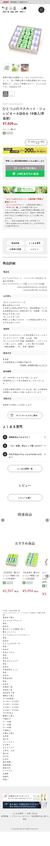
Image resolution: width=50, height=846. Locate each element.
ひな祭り (7, 744)
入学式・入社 (8, 750)
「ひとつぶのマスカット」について (31, 286)
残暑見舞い (7, 765)
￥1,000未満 (8, 698)
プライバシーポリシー (21, 816)
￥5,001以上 (8, 713)
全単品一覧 (7, 689)
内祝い (6, 779)
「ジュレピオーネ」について (34, 289)
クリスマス (7, 770)
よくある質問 (34, 243)
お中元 (6, 759)
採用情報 (4, 816)
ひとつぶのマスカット (12, 620)
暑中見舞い (7, 762)
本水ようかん (8, 652)
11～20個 (7, 721)
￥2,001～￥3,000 (10, 704)
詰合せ (6, 626)
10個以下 (7, 718)
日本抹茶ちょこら (10, 669)
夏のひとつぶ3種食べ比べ (14, 629)
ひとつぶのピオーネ (11, 643)
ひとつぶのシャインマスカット (16, 635)
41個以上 (7, 730)
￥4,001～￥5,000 (10, 710)
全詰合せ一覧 (8, 692)
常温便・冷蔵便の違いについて (33, 365)
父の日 (6, 756)
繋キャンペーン (9, 632)
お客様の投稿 (15, 249)
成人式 (6, 739)
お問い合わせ (32, 813)
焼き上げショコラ (10, 661)
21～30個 (7, 724)
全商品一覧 (7, 687)
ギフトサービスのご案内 (26, 415)
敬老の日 (7, 768)
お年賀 (6, 736)
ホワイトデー (8, 747)
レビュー (34, 249)
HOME (5, 610)
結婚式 (6, 776)
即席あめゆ (7, 678)
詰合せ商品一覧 (14, 610)
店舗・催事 (14, 11)
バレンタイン (8, 741)
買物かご (23, 9)
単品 (5, 623)
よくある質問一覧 (25, 468)
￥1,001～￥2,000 (10, 701)
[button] (47, 576)
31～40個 (7, 727)
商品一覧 (6, 11)
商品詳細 (15, 243)
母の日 (6, 753)
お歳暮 (6, 773)
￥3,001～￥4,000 (10, 707)
